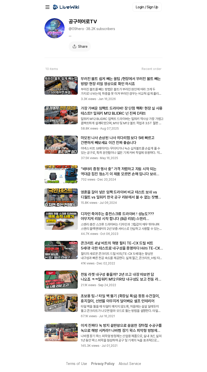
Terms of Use (76, 364)
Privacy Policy (103, 364)
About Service (130, 364)
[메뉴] (47, 7)
